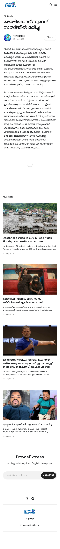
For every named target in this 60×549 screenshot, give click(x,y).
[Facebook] (32, 498)
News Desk (19, 36)
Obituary (8, 16)
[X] (27, 498)
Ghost (36, 525)
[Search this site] (50, 4)
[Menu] (55, 4)
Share (50, 37)
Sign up (30, 519)
